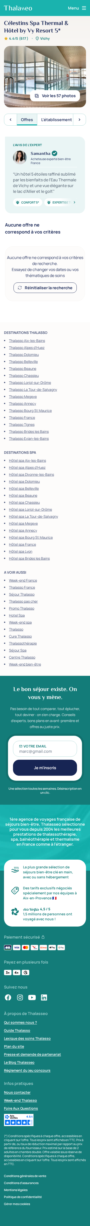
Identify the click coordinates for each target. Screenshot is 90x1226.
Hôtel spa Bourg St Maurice (31, 537)
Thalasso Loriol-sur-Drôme (30, 382)
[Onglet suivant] (79, 119)
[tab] (27, 119)
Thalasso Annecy (22, 403)
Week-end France (23, 580)
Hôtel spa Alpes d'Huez (27, 467)
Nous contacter (17, 1092)
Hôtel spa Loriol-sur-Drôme (30, 509)
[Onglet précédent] (10, 119)
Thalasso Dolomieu (24, 354)
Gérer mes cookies (17, 1204)
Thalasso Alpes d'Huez (26, 347)
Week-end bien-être (25, 664)
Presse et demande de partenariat (32, 1054)
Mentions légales (16, 1190)
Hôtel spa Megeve (23, 523)
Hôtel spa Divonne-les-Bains (31, 474)
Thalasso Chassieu (24, 375)
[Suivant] (68, 202)
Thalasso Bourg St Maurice (30, 410)
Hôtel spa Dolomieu (24, 481)
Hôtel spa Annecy (23, 530)
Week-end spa (20, 622)
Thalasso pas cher (23, 601)
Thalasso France (22, 417)
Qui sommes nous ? (20, 1022)
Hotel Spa (17, 615)
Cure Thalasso (20, 636)
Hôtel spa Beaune (23, 495)
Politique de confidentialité (23, 1197)
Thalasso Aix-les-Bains (27, 340)
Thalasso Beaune (22, 368)
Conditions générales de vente (25, 1176)
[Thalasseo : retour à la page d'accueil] (18, 8)
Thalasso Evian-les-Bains (29, 438)
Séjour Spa (17, 650)
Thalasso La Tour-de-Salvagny (33, 389)
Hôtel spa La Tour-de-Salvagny (33, 516)
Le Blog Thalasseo (19, 1062)
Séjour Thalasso (21, 594)
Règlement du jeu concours (27, 1070)
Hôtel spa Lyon (20, 551)
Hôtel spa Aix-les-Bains (27, 460)
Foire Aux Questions (21, 1108)
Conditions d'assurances (21, 1183)
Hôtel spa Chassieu (24, 502)
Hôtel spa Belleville (24, 488)
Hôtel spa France (22, 544)
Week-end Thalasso (20, 1100)
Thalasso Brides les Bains (29, 431)
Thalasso (16, 629)
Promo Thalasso (21, 608)
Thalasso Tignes (21, 424)
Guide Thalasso (17, 1030)
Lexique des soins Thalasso (27, 1038)
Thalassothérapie (23, 643)
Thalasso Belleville (23, 361)
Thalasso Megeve (23, 396)
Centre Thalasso (22, 657)
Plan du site (14, 1046)
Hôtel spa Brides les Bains (29, 558)
